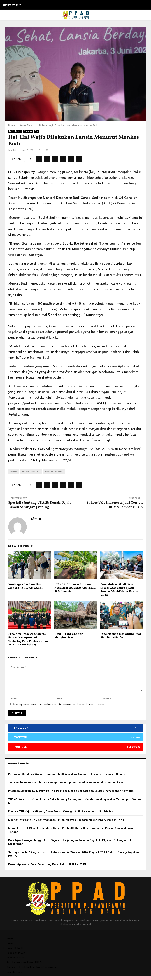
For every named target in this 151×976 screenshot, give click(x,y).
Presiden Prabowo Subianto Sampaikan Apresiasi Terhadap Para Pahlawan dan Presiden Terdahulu (28, 639)
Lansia (13, 471)
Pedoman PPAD (16, 953)
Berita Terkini (15, 131)
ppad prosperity (54, 471)
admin (14, 150)
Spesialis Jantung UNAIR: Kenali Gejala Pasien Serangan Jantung (39, 505)
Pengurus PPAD (16, 957)
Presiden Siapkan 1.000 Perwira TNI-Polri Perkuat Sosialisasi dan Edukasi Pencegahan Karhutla (71, 791)
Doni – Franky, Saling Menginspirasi (68, 636)
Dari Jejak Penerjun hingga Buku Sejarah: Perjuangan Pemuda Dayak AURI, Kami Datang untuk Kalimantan (70, 842)
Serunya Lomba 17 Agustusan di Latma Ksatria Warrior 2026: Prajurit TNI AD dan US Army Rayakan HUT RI (73, 854)
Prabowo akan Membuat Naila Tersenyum (32, 967)
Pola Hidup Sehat (31, 471)
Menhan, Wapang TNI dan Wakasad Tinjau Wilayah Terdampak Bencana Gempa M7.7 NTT (67, 820)
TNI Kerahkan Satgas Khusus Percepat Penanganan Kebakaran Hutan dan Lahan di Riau (66, 782)
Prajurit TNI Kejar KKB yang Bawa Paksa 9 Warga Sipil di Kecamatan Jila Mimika (60, 811)
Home (10, 938)
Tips (36, 131)
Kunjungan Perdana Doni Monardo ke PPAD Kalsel (25, 586)
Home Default (15, 948)
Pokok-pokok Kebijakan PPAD (24, 962)
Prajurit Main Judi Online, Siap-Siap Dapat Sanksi (121, 636)
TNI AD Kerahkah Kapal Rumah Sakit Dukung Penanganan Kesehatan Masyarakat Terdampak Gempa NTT (74, 801)
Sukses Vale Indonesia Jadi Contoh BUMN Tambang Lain (115, 505)
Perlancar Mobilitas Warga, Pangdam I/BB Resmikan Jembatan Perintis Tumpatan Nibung (66, 774)
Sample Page (14, 972)
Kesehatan (28, 131)
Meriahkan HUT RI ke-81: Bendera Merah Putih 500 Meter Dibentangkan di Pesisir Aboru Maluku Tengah (70, 830)
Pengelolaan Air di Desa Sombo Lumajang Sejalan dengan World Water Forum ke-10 (119, 590)
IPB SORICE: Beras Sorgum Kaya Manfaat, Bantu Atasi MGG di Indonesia (75, 588)
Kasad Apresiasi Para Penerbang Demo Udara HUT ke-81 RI (47, 864)
